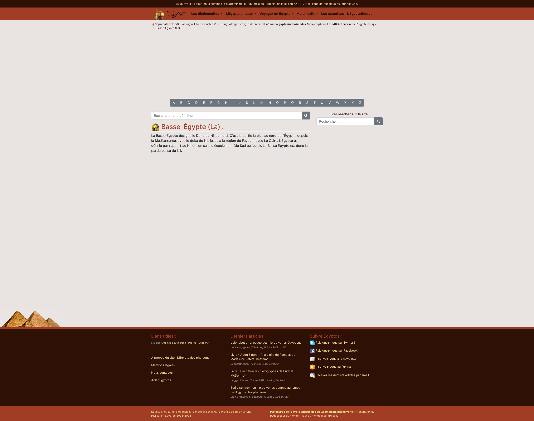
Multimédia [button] (305, 13)
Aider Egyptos (161, 380)
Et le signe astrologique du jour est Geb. (331, 3)
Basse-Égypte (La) (168, 28)
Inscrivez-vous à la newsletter (336, 358)
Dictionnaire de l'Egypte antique (357, 24)
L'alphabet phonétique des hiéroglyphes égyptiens (265, 342)
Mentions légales (163, 365)
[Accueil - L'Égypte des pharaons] (170, 14)
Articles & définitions (174, 342)
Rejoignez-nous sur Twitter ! (335, 342)
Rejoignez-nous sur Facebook (336, 350)
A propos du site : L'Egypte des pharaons (180, 357)
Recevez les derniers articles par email (342, 375)
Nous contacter (162, 372)
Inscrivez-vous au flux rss (333, 366)
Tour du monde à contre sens (319, 415)
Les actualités (332, 13)
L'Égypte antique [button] (240, 13)
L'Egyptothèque (360, 13)
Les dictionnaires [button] (205, 13)
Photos (192, 342)
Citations (203, 342)
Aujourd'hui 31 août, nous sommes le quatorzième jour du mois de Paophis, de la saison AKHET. (240, 3)
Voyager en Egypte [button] (275, 13)
